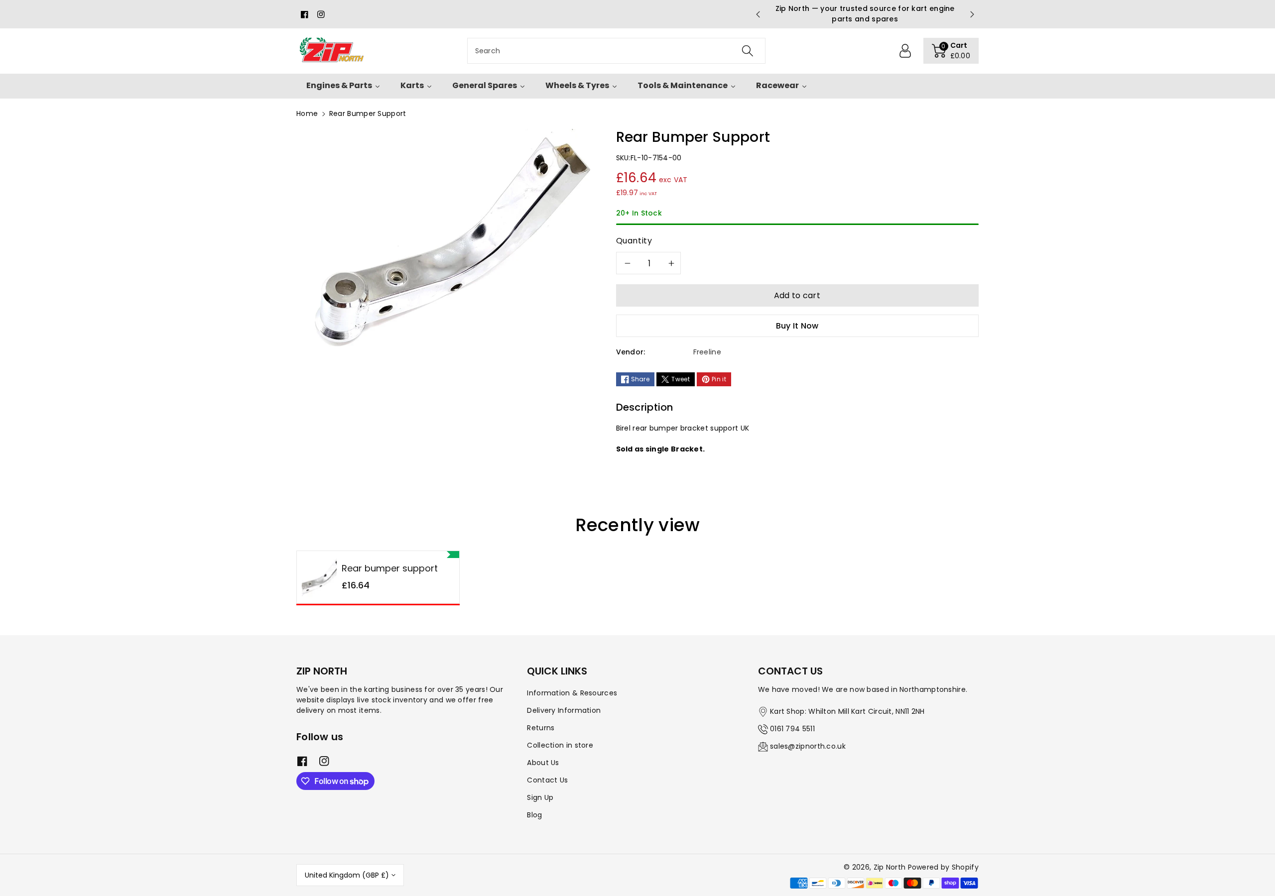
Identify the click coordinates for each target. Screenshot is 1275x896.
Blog (534, 815)
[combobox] (616, 50)
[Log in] (905, 51)
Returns (540, 728)
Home (307, 113)
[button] (951, 51)
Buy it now (797, 326)
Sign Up (540, 797)
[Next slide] (972, 14)
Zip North (890, 867)
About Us (543, 763)
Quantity (634, 240)
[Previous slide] (757, 14)
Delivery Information (564, 710)
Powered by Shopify (943, 867)
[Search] (747, 50)
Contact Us (547, 780)
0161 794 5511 (792, 729)
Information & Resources (572, 693)
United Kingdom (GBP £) (347, 875)
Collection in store (560, 745)
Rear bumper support (390, 568)
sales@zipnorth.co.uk (808, 746)
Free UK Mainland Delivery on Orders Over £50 (811, 14)
